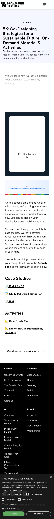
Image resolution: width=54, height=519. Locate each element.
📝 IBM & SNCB (14, 286)
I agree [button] (13, 514)
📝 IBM (9, 301)
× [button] (51, 477)
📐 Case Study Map (17, 321)
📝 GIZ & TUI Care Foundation (23, 293)
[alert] (27, 496)
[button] (44, 4)
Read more (17, 490)
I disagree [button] (38, 514)
